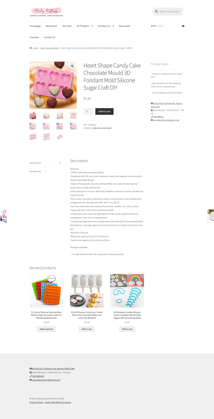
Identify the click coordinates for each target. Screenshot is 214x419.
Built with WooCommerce (58, 402)
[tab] (46, 163)
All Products (83, 25)
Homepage (35, 25)
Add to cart (104, 111)
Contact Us (49, 37)
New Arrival (51, 25)
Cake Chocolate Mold (49, 48)
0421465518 (158, 116)
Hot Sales (67, 25)
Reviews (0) (35, 171)
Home (35, 48)
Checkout (34, 37)
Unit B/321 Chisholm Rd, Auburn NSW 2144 (53, 368)
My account (124, 25)
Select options (46, 329)
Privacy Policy (36, 402)
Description (35, 162)
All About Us (104, 25)
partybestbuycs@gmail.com (166, 120)
